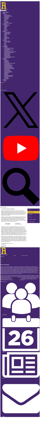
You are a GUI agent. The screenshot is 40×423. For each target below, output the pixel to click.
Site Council (6, 22)
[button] (4, 13)
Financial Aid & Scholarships (8, 52)
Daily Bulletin (6, 60)
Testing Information (7, 54)
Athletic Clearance (7, 33)
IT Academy (6, 30)
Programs (5, 26)
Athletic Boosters (7, 38)
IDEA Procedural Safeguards (8, 67)
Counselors (6, 47)
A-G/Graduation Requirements (9, 48)
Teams (5, 35)
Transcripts (6, 73)
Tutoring (5, 28)
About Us (5, 14)
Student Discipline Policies (8, 76)
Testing (5, 27)
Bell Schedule (6, 61)
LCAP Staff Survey (7, 70)
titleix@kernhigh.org (14, 277)
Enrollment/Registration (8, 65)
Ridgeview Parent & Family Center (9, 63)
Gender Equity (6, 37)
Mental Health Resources (8, 71)
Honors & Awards (7, 55)
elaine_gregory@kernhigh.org (15, 278)
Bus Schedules (6, 62)
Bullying (5, 59)
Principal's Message (7, 15)
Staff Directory (6, 17)
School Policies (6, 72)
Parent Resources (7, 69)
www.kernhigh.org (16, 279)
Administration (6, 16)
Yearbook (5, 45)
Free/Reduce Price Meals (8, 66)
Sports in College (7, 53)
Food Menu (6, 74)
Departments (6, 25)
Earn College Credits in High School (10, 51)
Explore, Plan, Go (7, 50)
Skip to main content (3, 1)
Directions (5, 19)
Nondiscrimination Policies (8, 64)
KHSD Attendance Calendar (8, 75)
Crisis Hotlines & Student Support (9, 56)
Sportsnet (5, 34)
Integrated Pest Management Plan (9, 68)
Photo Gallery (6, 21)
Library (5, 29)
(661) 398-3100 (18, 255)
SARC (5, 20)
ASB (5, 42)
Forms (5, 44)
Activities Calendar (7, 41)
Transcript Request (7, 57)
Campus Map (6, 18)
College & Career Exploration (9, 49)
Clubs (5, 43)
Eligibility (5, 36)
